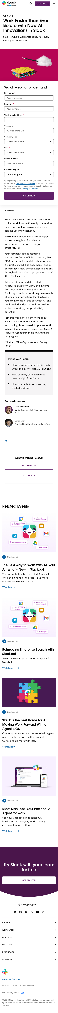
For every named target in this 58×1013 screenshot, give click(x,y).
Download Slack (9, 979)
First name (9, 93)
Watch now (29, 196)
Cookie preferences (28, 985)
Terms (14, 985)
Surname (9, 104)
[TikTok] (43, 912)
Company (9, 126)
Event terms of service (25, 183)
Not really (29, 475)
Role (7, 148)
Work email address (14, 115)
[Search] (31, 4)
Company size (11, 137)
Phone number (11, 158)
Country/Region (12, 169)
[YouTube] (37, 912)
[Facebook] (26, 912)
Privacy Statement (30, 188)
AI (6, 441)
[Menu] (54, 3)
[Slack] (9, 3)
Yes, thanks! (29, 465)
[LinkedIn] (15, 912)
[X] (32, 912)
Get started (42, 4)
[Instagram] (20, 912)
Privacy (5, 985)
